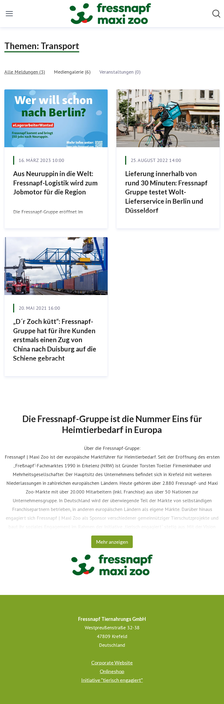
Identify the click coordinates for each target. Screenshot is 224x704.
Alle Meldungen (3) (24, 72)
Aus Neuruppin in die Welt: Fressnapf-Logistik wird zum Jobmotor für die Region (55, 183)
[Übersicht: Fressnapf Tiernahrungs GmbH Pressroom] (110, 13)
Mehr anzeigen (112, 542)
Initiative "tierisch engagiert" (112, 680)
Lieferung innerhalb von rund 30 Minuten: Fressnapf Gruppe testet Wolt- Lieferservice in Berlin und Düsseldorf (166, 192)
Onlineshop (112, 671)
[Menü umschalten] (9, 13)
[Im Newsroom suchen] (216, 13)
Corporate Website (112, 663)
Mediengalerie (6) (72, 72)
